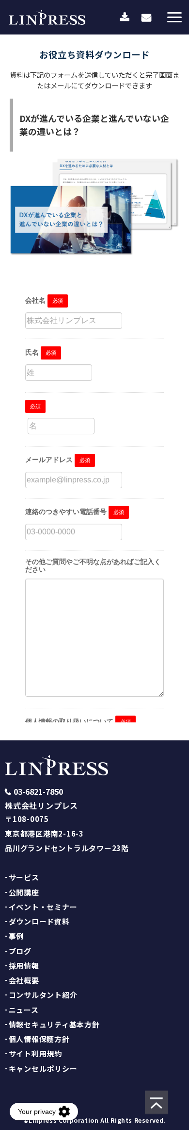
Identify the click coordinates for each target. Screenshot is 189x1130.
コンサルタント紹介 (43, 995)
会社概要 (24, 980)
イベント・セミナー (43, 907)
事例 (16, 936)
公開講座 (24, 892)
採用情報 (24, 965)
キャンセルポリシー (43, 1068)
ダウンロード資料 (39, 921)
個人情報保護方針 (39, 1039)
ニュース (24, 1010)
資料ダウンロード (125, 17)
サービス (24, 877)
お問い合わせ (146, 17)
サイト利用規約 (35, 1053)
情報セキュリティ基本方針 (54, 1024)
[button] (174, 17)
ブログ (20, 951)
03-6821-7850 (38, 792)
